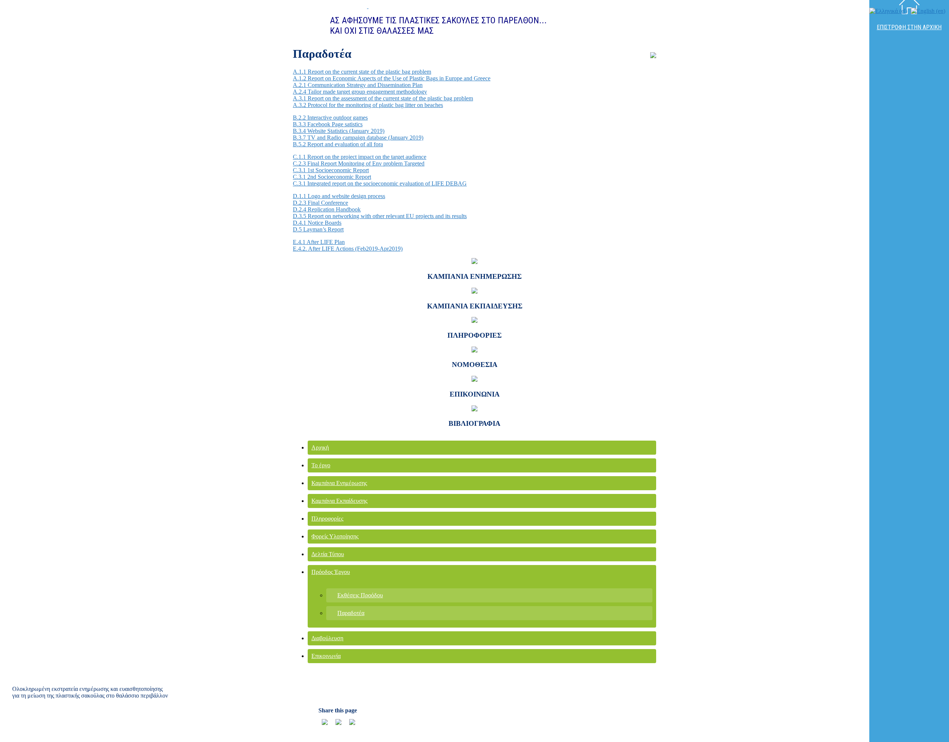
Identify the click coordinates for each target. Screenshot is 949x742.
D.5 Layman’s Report (318, 229)
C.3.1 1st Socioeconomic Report (331, 170)
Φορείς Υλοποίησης (334, 536)
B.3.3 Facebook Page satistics (328, 124)
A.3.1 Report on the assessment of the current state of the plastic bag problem (383, 98)
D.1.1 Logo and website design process (339, 196)
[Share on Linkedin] (322, 725)
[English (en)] (928, 11)
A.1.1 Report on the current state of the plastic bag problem (362, 71)
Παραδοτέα (350, 613)
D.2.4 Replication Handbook (327, 209)
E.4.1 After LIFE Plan (319, 242)
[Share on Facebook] (349, 725)
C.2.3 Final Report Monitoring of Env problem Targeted (358, 163)
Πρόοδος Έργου (330, 572)
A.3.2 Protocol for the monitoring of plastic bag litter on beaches (368, 105)
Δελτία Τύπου (327, 554)
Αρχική (320, 447)
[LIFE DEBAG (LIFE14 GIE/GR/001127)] (336, 6)
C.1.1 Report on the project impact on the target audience (359, 157)
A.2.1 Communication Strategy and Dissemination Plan (358, 85)
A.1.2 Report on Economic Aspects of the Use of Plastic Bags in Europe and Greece (391, 78)
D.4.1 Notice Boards (317, 223)
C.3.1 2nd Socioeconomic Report (332, 177)
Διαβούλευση (327, 638)
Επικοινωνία (326, 656)
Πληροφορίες (327, 518)
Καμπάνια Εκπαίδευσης (339, 501)
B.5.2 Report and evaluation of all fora (338, 144)
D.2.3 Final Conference (320, 203)
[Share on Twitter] (335, 725)
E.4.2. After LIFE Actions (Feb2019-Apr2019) (348, 248)
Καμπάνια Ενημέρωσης (339, 483)
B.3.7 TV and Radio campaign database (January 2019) (358, 137)
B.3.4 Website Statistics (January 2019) (338, 131)
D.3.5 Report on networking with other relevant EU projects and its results (380, 216)
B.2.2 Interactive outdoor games (330, 117)
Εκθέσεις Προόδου (360, 595)
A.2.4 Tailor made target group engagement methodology (360, 91)
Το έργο (320, 465)
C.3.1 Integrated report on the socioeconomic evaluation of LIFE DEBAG (380, 183)
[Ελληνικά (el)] (888, 11)
